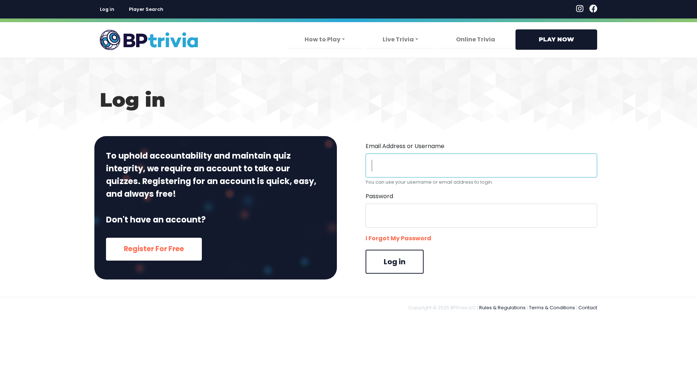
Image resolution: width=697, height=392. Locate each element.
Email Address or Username (405, 146)
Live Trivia (398, 39)
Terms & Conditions (552, 307)
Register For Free (154, 249)
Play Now (556, 39)
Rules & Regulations (502, 307)
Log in (107, 9)
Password (379, 196)
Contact (587, 307)
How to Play (323, 39)
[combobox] (216, 9)
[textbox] (216, 9)
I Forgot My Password (398, 238)
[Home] (149, 40)
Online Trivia (475, 39)
